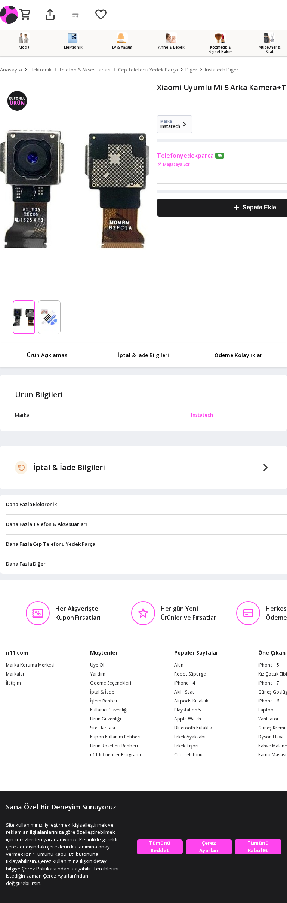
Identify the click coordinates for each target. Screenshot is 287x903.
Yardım (97, 674)
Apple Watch (187, 719)
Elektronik (41, 69)
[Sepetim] (24, 15)
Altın (178, 665)
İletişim (13, 683)
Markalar (15, 674)
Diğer (191, 69)
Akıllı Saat (184, 692)
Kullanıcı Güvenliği (109, 710)
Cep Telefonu (188, 755)
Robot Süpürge (190, 674)
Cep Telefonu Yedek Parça (148, 69)
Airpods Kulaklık (191, 701)
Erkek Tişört (186, 746)
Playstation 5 (187, 710)
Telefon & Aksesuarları (85, 69)
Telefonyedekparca (185, 155)
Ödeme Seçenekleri (110, 683)
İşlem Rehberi (104, 701)
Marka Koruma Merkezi (30, 665)
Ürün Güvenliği (105, 719)
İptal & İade (102, 692)
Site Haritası (102, 728)
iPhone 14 (184, 683)
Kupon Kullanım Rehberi (115, 737)
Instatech (202, 414)
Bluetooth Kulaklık (193, 728)
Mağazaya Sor (176, 164)
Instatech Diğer (221, 69)
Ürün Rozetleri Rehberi (114, 746)
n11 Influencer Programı (115, 755)
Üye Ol (97, 665)
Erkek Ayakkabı (190, 737)
